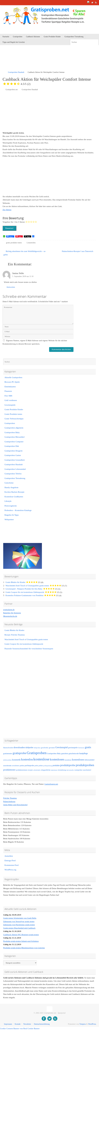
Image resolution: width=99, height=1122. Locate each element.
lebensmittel (89, 760)
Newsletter (27, 1024)
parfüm (22, 766)
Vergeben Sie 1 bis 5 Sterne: (14, 222)
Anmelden (9, 856)
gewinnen (52, 748)
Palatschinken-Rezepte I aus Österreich (78, 251)
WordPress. (92, 1024)
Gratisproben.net (12, 90)
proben (41, 766)
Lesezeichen (31, 243)
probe (36, 766)
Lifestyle (8, 501)
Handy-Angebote (11, 487)
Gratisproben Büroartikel (14, 437)
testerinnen (54, 770)
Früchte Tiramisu (10, 798)
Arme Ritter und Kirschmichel (15, 805)
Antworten (10, 287)
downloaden (19, 747)
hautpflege (83, 753)
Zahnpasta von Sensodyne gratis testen (18, 921)
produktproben (85, 765)
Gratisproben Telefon (13, 474)
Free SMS (8, 396)
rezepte (30, 770)
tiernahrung (62, 770)
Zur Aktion (7, 210)
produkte (56, 765)
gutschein (64, 753)
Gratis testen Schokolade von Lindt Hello (19, 918)
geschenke (44, 748)
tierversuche (70, 770)
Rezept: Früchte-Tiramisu (15, 635)
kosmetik (16, 759)
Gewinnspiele (10, 405)
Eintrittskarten (10, 387)
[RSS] (96, 2)
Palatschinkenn (9, 801)
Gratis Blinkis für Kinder (15, 582)
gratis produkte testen (14, 243)
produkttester (9, 769)
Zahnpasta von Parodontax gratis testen (19, 925)
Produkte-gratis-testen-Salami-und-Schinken (21, 941)
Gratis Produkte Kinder (14, 409)
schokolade (36, 770)
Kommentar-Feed (12, 865)
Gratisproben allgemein (14, 428)
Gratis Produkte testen (13, 414)
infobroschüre (7, 760)
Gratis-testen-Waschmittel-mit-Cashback (19, 928)
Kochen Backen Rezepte (14, 492)
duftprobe (29, 747)
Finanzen (8, 391)
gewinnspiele (73, 747)
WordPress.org (10, 870)
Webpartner (9, 519)
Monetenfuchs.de (10, 616)
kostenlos (27, 759)
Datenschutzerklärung (42, 1024)
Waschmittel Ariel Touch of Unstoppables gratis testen (27, 586)
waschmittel (87, 770)
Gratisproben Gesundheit (15, 460)
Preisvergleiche (11, 506)
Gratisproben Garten (13, 455)
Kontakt (17, 1024)
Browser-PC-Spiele (12, 382)
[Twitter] (92, 2)
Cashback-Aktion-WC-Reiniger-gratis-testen (21, 935)
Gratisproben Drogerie (14, 451)
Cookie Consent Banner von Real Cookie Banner (20, 1028)
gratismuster (7, 753)
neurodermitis (7, 766)
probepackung (47, 765)
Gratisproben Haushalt (16, 72)
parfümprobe (29, 765)
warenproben (78, 770)
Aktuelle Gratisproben (13, 377)
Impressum (8, 1024)
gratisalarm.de (9, 610)
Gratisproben (10, 423)
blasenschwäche (8, 748)
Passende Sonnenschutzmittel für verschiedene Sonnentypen (29, 649)
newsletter (15, 766)
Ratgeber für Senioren (12, 613)
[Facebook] (88, 2)
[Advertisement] (33, 61)
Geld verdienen (11, 400)
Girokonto (81, 747)
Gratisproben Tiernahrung (15, 478)
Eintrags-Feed (10, 860)
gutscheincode (74, 753)
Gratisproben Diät (12, 446)
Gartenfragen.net (51, 784)
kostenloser (68, 760)
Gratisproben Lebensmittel (15, 469)
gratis (88, 747)
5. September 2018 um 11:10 (22, 276)
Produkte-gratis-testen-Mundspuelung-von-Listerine (24, 948)
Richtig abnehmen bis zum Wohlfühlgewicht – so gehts (24, 253)
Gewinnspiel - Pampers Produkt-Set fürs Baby (24, 589)
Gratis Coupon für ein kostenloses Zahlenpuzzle (25, 592)
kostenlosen (57, 759)
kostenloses (78, 759)
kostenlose (41, 759)
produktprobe (67, 765)
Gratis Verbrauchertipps (14, 419)
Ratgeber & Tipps (12, 515)
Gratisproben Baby (12, 432)
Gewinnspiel (61, 747)
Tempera (82, 1024)
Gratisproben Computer (14, 442)
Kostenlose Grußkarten (14, 497)
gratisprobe (19, 753)
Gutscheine (9, 483)
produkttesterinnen (21, 770)
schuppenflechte (45, 770)
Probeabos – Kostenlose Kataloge (18, 510)
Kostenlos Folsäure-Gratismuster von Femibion (24, 595)
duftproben (37, 747)
